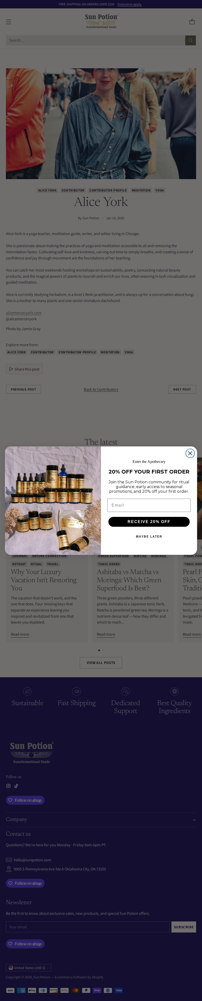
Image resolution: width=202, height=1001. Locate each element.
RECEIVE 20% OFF (149, 522)
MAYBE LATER (149, 536)
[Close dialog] (190, 453)
